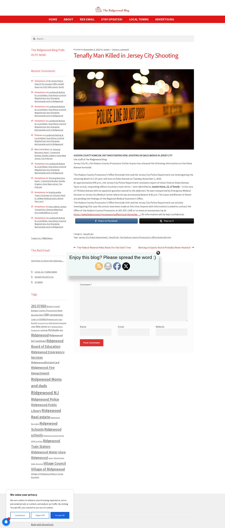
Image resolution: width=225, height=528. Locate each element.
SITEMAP (39, 282)
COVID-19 (34, 320)
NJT (49, 326)
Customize (20, 515)
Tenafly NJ (88, 234)
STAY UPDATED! (111, 19)
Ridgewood (40, 335)
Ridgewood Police (45, 399)
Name (83, 326)
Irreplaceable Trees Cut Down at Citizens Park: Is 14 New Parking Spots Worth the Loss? (50, 197)
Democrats (53, 319)
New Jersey (41, 326)
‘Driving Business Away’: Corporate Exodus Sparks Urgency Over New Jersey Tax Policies (50, 154)
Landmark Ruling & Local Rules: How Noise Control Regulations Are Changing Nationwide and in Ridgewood (50, 97)
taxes (50, 458)
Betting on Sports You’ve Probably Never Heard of (164, 248)
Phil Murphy (53, 330)
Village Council (54, 463)
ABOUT (68, 19)
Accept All (59, 515)
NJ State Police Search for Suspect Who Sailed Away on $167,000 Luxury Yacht (49, 84)
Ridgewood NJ (45, 392)
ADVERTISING (164, 19)
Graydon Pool (43, 323)
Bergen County (53, 306)
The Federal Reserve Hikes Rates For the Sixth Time (104, 248)
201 (34, 306)
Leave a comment (120, 49)
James (106, 49)
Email (121, 326)
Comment (86, 284)
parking (44, 330)
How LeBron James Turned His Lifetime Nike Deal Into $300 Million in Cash (50, 209)
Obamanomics (57, 326)
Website (160, 326)
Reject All (40, 515)
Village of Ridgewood (48, 469)
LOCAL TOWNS (139, 19)
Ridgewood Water (44, 452)
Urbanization (59, 458)
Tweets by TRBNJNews (42, 238)
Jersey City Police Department (93, 237)
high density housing (57, 323)
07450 (41, 306)
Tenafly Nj (113, 237)
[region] (39, 506)
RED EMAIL (87, 19)
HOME (53, 19)
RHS (61, 330)
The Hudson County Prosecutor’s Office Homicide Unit (145, 237)
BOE (41, 315)
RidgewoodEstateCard (45, 362)
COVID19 (43, 319)
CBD (46, 315)
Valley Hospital (37, 464)
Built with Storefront (42, 524)
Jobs (33, 326)
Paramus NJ (35, 330)
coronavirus (56, 315)
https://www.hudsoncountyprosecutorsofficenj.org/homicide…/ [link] (107, 214)
